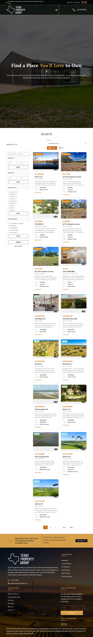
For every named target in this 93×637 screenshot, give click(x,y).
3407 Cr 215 (38, 177)
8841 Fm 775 (67, 409)
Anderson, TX (13, 192)
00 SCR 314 (38, 364)
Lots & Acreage (14, 230)
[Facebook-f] (82, 2)
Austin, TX (12, 199)
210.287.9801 (82, 9)
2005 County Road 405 (42, 457)
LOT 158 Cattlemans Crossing (44, 271)
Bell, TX (12, 208)
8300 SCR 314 (67, 364)
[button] (56, 9)
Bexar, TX (12, 210)
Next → (72, 527)
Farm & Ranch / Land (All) (16, 223)
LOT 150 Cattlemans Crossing (72, 177)
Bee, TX (12, 205)
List (62, 148)
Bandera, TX (13, 201)
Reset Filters (18, 246)
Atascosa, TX (13, 196)
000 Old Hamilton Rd (41, 409)
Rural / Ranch (13, 232)
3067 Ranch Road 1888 (70, 319)
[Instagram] (85, 2)
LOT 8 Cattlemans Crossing (71, 224)
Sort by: (49, 140)
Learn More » (38, 192)
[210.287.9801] (74, 10)
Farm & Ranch (13, 228)
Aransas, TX (13, 194)
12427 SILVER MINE (68, 271)
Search (18, 242)
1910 (64, 527)
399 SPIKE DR (39, 224)
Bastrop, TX (13, 203)
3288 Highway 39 (40, 319)
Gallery (53, 148)
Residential (13, 225)
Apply (18, 167)
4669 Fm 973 (67, 457)
